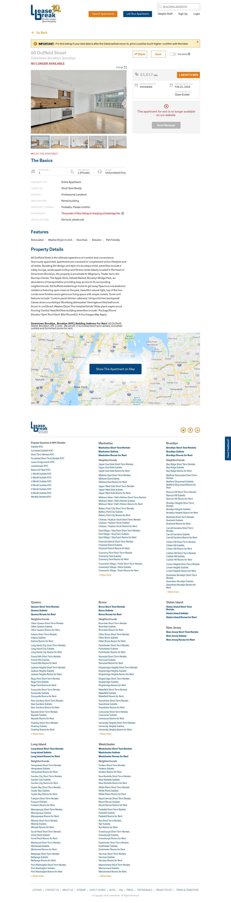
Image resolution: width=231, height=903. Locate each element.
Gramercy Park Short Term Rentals (115, 552)
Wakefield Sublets (107, 693)
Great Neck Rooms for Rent (44, 838)
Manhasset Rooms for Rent (44, 849)
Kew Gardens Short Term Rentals (47, 700)
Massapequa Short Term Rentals (46, 809)
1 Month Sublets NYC (41, 473)
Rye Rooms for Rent (108, 827)
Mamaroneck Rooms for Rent (112, 871)
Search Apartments (103, 13)
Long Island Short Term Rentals (47, 748)
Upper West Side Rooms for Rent (114, 493)
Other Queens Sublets (41, 626)
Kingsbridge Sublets (108, 681)
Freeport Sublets (39, 801)
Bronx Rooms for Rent (110, 614)
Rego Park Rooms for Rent (43, 685)
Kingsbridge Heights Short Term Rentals (118, 667)
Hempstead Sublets (40, 768)
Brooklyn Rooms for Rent (179, 455)
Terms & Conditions (187, 890)
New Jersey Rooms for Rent (180, 639)
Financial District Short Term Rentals (116, 541)
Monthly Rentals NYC (41, 496)
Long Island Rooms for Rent (45, 756)
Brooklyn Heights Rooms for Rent (182, 512)
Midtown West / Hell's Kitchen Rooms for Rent (120, 504)
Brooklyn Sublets (175, 451)
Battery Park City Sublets (111, 511)
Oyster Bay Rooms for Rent (44, 794)
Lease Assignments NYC (43, 462)
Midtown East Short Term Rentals (115, 475)
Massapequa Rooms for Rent (45, 816)
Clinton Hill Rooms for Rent (179, 548)
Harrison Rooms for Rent (110, 860)
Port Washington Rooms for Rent (46, 871)
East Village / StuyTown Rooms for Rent (117, 537)
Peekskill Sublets (107, 812)
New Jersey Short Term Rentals (182, 632)
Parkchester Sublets (108, 648)
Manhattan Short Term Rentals (114, 447)
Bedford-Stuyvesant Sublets (179, 481)
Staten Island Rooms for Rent (181, 617)
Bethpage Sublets (39, 857)
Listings (37, 890)
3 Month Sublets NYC (41, 481)
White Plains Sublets (108, 790)
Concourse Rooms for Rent (111, 718)
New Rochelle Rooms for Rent (113, 783)
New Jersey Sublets (176, 635)
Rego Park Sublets (40, 681)
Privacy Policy (164, 890)
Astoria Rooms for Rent (42, 641)
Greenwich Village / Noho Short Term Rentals (120, 563)
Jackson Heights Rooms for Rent (46, 674)
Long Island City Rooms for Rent (46, 652)
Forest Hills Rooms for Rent (44, 663)
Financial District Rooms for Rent (114, 548)
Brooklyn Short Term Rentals (181, 447)
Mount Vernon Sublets (109, 801)
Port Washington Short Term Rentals (48, 864)
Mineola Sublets (38, 823)
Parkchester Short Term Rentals (114, 645)
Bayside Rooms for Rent (42, 718)
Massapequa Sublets (41, 812)
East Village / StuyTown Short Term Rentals (119, 530)
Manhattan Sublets (108, 451)
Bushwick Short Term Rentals (180, 517)
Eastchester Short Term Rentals (114, 842)
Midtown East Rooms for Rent (113, 482)
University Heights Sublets (111, 726)
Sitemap (81, 890)
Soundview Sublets (108, 704)
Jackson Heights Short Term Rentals (48, 667)
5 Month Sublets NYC (41, 489)
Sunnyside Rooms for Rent (43, 696)
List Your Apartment (137, 13)
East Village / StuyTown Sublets (114, 534)
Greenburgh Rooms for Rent (112, 838)
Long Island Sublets (41, 752)
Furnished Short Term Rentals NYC (47, 458)
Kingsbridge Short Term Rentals (114, 678)
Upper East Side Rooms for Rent (114, 470)
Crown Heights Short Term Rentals (183, 564)
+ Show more (105, 575)
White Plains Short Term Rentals (114, 787)
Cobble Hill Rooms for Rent (179, 559)
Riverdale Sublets (107, 626)
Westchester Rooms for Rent (113, 756)
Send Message (166, 125)
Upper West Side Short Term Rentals (116, 486)
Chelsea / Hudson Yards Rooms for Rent (118, 526)
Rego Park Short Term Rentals (45, 678)
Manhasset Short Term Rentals (45, 842)
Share (141, 54)
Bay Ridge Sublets (175, 467)
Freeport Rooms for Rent (43, 805)
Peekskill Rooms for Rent (110, 816)
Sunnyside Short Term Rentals (45, 689)
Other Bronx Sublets (108, 637)
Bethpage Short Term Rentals (45, 853)
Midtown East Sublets (109, 478)
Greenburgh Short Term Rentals (114, 831)
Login (196, 13)
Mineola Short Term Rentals (44, 820)
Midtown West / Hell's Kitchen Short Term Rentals (122, 497)
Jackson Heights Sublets (42, 670)
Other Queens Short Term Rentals (47, 623)
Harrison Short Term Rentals (112, 853)
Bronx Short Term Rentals (112, 606)
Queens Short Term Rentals (45, 606)
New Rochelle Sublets (109, 779)
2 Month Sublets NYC (41, 477)
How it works (97, 890)
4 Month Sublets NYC (41, 485)
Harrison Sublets (107, 857)
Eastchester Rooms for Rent (112, 849)
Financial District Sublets (110, 545)
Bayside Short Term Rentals (44, 711)
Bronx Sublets (106, 610)
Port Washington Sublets (43, 868)
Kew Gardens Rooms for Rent (45, 707)
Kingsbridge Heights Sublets (112, 670)
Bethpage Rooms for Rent (43, 860)
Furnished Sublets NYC (42, 450)
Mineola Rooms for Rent (42, 827)
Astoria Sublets (38, 637)
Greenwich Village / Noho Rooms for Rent (118, 570)
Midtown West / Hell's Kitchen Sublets (117, 500)
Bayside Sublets (39, 715)
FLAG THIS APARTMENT (45, 153)
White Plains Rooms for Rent (112, 794)
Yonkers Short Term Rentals (112, 765)
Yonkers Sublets (106, 768)
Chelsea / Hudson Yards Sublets (114, 522)
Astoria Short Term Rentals (44, 634)
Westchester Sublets (109, 752)
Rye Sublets (104, 823)
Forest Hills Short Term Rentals (46, 656)
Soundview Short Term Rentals (113, 700)
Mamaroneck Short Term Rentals (114, 864)
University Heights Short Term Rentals (117, 722)
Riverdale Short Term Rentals (113, 623)
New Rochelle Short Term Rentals (115, 776)
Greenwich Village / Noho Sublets (115, 567)
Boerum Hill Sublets (175, 495)
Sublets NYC (37, 446)
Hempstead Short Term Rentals (46, 765)
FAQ (121, 890)
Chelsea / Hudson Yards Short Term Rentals (120, 519)
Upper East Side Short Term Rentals (116, 464)
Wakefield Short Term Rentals (113, 689)
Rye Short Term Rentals (110, 820)
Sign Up (183, 13)
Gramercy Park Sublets (110, 556)
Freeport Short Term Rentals (44, 798)
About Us (67, 890)
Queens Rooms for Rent (43, 614)
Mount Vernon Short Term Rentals (115, 798)
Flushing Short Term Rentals (44, 722)
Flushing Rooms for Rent (42, 729)
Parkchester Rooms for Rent (112, 652)
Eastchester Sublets (108, 846)
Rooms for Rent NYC (41, 469)
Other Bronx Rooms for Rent (112, 641)
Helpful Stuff (165, 13)
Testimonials (144, 890)
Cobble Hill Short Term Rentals (181, 553)
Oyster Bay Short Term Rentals (46, 787)
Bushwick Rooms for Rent (178, 523)
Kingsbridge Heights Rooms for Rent (116, 674)
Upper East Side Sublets (110, 467)
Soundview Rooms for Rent (112, 707)
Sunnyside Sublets (40, 693)
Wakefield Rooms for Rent (111, 696)
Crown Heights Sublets (177, 567)
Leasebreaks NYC (39, 466)
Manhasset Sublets (40, 846)
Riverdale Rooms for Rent (111, 630)
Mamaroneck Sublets (109, 868)
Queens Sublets (39, 610)
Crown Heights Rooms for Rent (181, 570)
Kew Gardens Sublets (41, 704)
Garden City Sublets (41, 779)
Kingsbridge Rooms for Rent (112, 685)
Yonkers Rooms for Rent (110, 771)
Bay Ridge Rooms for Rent (178, 470)
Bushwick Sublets (174, 520)
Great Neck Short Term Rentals (46, 831)
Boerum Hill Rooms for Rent (179, 498)
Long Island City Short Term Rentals (48, 645)
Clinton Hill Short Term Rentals (180, 542)
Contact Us (52, 890)
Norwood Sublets (107, 659)
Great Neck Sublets (40, 835)
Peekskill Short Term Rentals (112, 809)
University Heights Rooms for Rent (115, 729)
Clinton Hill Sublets (175, 545)
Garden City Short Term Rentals (46, 776)
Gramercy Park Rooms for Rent (114, 559)
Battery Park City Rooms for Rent (114, 515)
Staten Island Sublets (177, 613)
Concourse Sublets (108, 715)
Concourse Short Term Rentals (113, 711)
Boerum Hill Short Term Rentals (181, 492)
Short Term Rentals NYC (42, 454)
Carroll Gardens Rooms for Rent (181, 537)
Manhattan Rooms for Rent (113, 455)
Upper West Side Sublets (111, 489)
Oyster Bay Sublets (40, 790)
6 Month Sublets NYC (41, 493)
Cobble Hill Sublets (175, 556)
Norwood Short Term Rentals (113, 656)
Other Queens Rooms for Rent (45, 630)
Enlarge (119, 67)
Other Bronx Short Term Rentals (114, 634)
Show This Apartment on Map (115, 369)
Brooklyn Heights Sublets (178, 509)
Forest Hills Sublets (40, 659)
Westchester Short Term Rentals (115, 748)
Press (130, 890)
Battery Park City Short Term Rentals (116, 508)
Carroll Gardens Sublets (178, 534)
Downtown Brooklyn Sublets (179, 581)
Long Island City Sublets (42, 648)
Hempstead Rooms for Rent (44, 771)
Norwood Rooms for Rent (111, 663)
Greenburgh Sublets (108, 835)
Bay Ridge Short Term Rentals (180, 464)
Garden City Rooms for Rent (44, 783)
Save (158, 54)
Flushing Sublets (39, 726)
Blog (112, 890)
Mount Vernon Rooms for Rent (113, 805)
